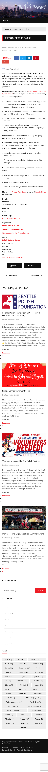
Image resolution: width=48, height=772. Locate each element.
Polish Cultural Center (11, 240)
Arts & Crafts (36, 659)
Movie (9, 685)
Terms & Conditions (24, 750)
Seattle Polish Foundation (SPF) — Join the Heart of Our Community (22, 314)
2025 (6, 613)
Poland (38, 693)
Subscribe (29, 747)
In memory (10, 676)
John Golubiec (40, 192)
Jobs (8, 681)
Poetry (22, 693)
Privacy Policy (7, 750)
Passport (38, 689)
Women (38, 723)
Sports (39, 715)
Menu (6, 20)
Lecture (22, 681)
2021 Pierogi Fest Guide (16, 192)
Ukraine (9, 723)
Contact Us (17, 747)
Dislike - (33, 265)
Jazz (25, 676)
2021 (6, 638)
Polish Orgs (36, 702)
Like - (15, 265)
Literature (38, 681)
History (38, 672)
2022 (6, 631)
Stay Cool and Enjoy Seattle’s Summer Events (23, 533)
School (9, 715)
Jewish (38, 676)
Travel (24, 719)
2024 (6, 619)
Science (24, 715)
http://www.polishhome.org (12, 257)
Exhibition (24, 668)
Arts (8, 659)
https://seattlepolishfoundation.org (15, 233)
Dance (9, 668)
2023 (6, 625)
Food (4, 218)
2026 (6, 607)
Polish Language (33, 698)
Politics (36, 710)
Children (38, 664)
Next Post (35, 275)
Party (23, 689)
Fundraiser (23, 672)
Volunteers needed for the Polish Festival (21, 461)
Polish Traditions (13, 218)
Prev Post (13, 275)
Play (8, 693)
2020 (6, 644)
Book (9, 664)
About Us (5, 747)
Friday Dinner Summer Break (16, 391)
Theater (9, 719)
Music (39, 685)
